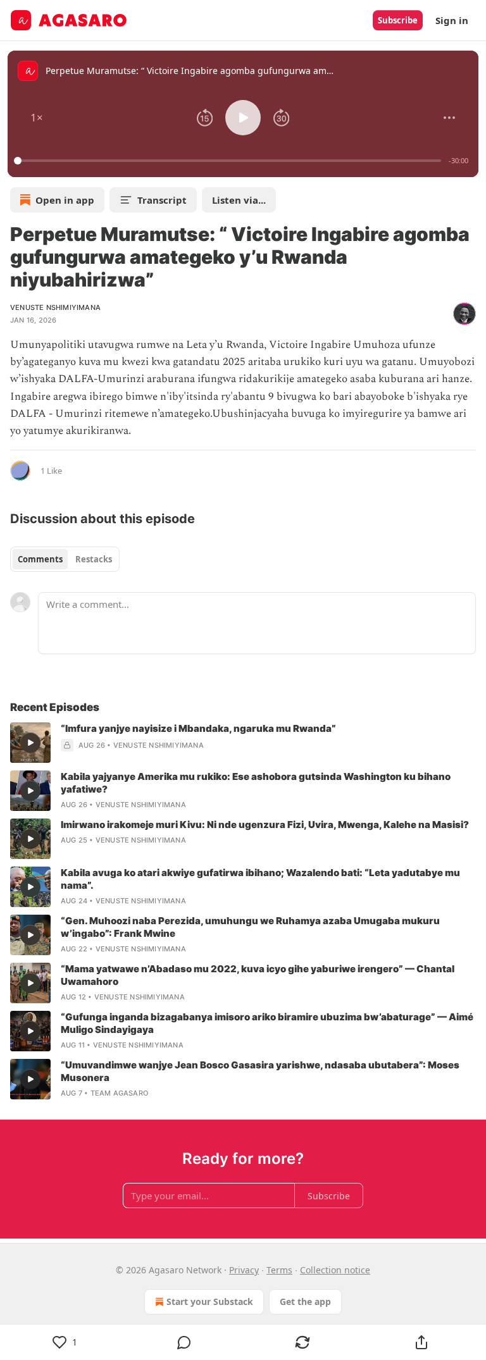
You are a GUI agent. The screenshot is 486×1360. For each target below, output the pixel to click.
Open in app (64, 200)
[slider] (229, 160)
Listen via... (239, 200)
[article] (243, 742)
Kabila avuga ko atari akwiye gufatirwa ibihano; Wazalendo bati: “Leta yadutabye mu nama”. (260, 879)
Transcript (162, 200)
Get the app (305, 1301)
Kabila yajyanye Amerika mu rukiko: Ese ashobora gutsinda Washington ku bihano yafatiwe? (256, 782)
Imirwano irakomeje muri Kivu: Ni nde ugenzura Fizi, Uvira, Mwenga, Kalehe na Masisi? (265, 825)
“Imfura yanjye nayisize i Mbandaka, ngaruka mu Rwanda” (198, 728)
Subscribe (398, 20)
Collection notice (335, 1270)
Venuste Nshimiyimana (55, 307)
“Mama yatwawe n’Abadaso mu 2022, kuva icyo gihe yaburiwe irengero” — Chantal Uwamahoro (257, 975)
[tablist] (65, 559)
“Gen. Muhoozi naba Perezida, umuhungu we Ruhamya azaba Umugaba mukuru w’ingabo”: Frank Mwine (250, 927)
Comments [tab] (40, 559)
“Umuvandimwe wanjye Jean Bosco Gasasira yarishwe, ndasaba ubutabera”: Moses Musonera (260, 1071)
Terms (279, 1270)
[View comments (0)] (184, 1342)
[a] (30, 743)
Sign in (451, 20)
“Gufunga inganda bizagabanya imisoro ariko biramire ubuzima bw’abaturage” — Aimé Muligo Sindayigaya (267, 1023)
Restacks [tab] (93, 559)
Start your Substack (209, 1301)
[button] (37, 117)
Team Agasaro (119, 1093)
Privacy (244, 1270)
